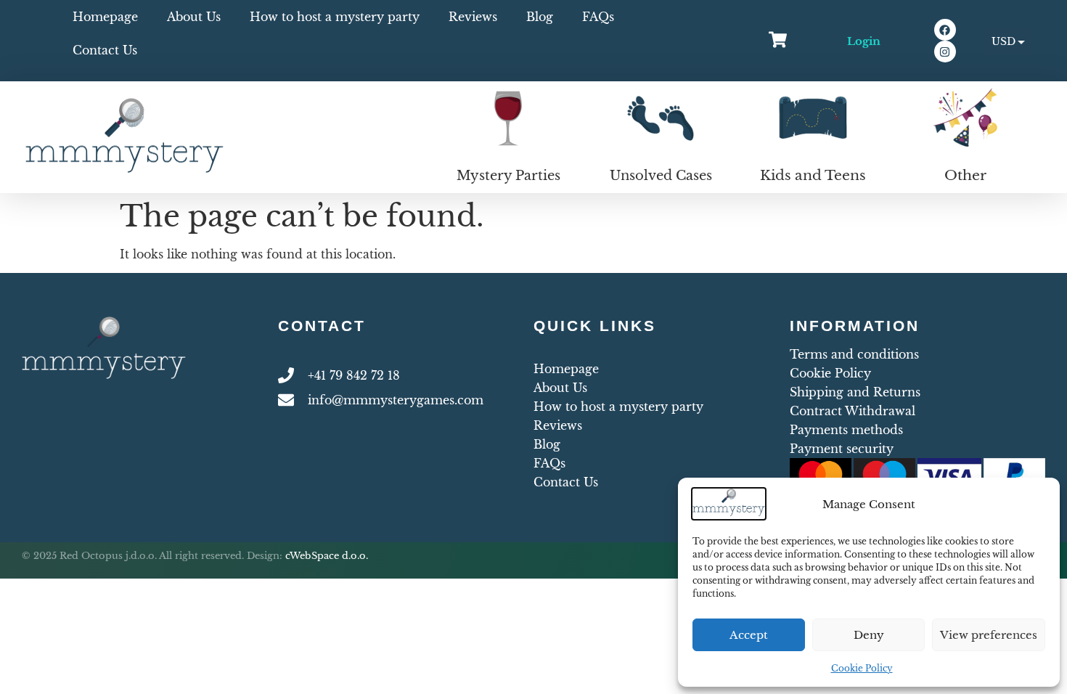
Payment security (842, 448)
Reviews (473, 16)
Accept (748, 635)
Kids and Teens (813, 175)
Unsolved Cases (661, 176)
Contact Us (105, 50)
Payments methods (846, 429)
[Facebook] (945, 30)
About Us (194, 16)
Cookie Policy (862, 668)
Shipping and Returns (855, 392)
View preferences (988, 635)
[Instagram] (945, 51)
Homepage (105, 16)
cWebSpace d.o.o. (326, 556)
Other (965, 175)
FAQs (598, 16)
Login (863, 41)
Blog (539, 16)
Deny (869, 635)
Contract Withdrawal (852, 411)
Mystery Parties (508, 176)
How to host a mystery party (335, 16)
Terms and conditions (854, 354)
